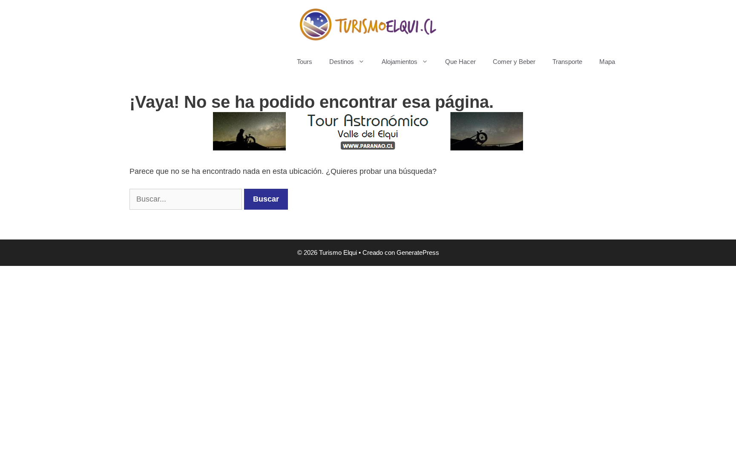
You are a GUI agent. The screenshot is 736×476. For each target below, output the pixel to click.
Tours (304, 61)
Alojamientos (399, 61)
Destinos (341, 61)
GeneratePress (418, 252)
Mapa (607, 61)
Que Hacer (460, 61)
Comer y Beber (514, 61)
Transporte (567, 61)
